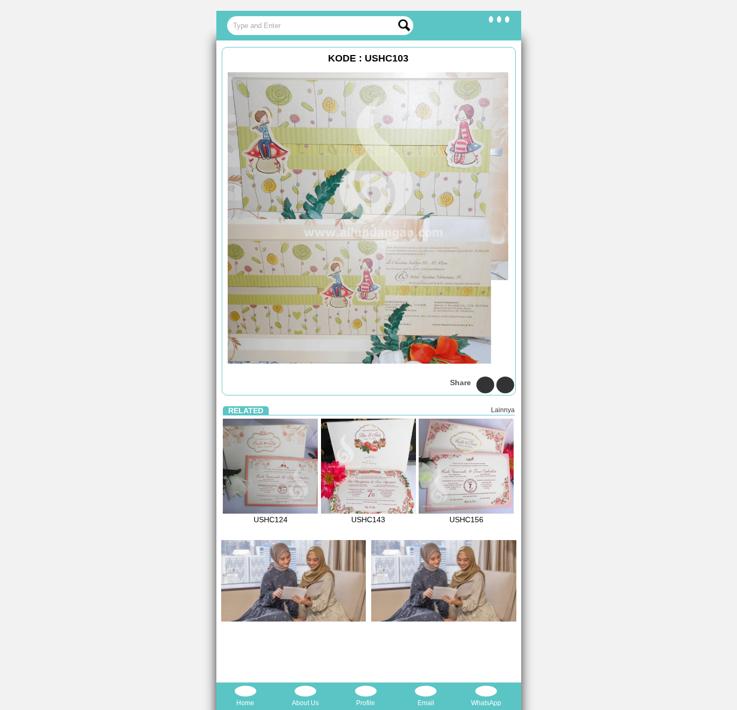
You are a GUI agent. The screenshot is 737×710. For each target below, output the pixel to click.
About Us (305, 703)
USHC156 (466, 519)
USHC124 (271, 519)
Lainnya (503, 410)
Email (426, 703)
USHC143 (368, 519)
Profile (365, 703)
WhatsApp (486, 703)
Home (245, 703)
